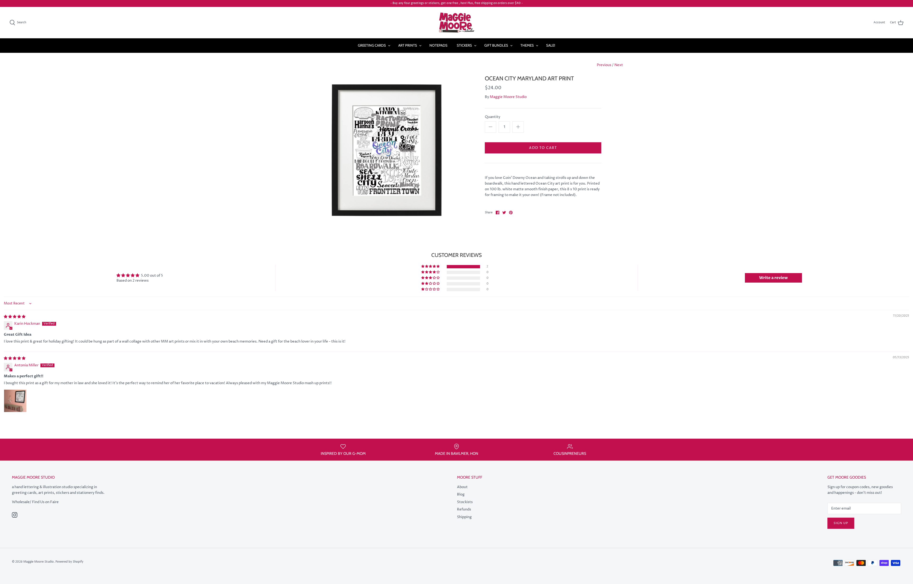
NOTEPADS (438, 45)
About (462, 487)
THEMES (527, 45)
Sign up (841, 523)
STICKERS (464, 45)
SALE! (550, 45)
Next (618, 65)
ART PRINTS (407, 45)
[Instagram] (14, 515)
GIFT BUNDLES (496, 45)
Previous (604, 65)
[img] (14, 316)
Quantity (492, 116)
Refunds (464, 509)
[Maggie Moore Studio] (456, 23)
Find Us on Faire (45, 502)
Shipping (464, 517)
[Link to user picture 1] (15, 400)
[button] (430, 266)
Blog (461, 494)
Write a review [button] (773, 277)
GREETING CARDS (372, 45)
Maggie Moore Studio (508, 96)
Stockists (465, 502)
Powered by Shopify (69, 562)
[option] (386, 150)
